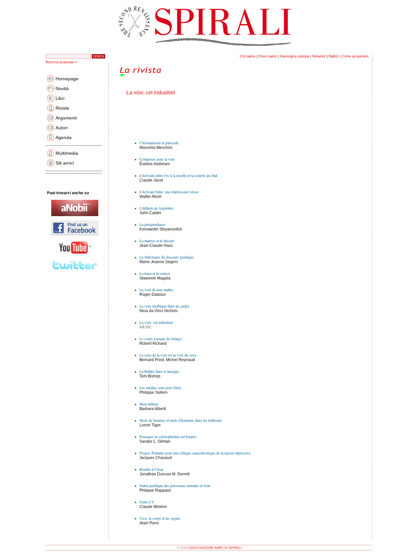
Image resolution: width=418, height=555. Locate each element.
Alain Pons (149, 523)
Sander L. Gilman (154, 441)
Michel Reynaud (180, 359)
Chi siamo (247, 56)
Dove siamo (267, 56)
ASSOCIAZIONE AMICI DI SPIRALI (215, 547)
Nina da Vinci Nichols (158, 311)
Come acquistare (355, 56)
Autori (62, 127)
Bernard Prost (151, 359)
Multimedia (67, 153)
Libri (60, 98)
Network (319, 56)
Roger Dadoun (152, 294)
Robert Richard (153, 343)
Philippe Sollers (153, 392)
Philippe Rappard (155, 490)
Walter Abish (150, 196)
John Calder (150, 213)
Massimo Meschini (155, 147)
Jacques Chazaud (155, 457)
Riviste (62, 108)
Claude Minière (153, 506)
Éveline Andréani (154, 164)
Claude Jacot (151, 180)
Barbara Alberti (152, 408)
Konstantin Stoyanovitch (160, 229)
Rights (334, 56)
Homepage (67, 78)
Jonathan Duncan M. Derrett (164, 474)
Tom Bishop (149, 376)
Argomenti (66, 117)
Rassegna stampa (294, 56)
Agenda (64, 137)
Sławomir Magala (154, 278)
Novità (62, 88)
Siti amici (65, 163)
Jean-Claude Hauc (156, 245)
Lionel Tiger (150, 425)
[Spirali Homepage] (209, 51)
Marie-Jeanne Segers (158, 262)
